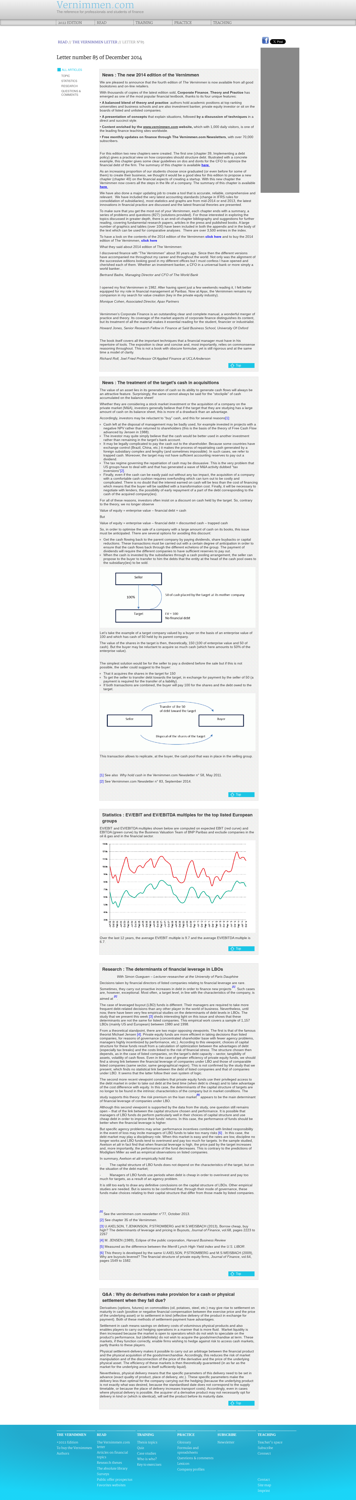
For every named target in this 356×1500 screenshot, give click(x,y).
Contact (264, 1480)
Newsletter (225, 1442)
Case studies (146, 1453)
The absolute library (112, 1468)
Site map (264, 1485)
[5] (102, 1246)
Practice (183, 23)
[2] (122, 471)
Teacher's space (270, 1442)
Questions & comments (195, 1458)
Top (238, 365)
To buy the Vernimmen (74, 1448)
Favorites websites (111, 1485)
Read (102, 23)
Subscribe (265, 1448)
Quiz (140, 1448)
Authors (63, 1453)
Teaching (222, 23)
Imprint (264, 1491)
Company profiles (191, 1469)
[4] (139, 1034)
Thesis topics (147, 1442)
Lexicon (183, 1464)
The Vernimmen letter (94, 42)
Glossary (184, 1442)
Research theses (109, 1463)
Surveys (103, 1474)
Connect (264, 1453)
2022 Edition (70, 23)
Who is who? (147, 1459)
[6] (220, 1133)
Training (144, 23)
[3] (151, 1016)
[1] (227, 418)
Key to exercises (149, 1465)
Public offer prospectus (114, 1480)
